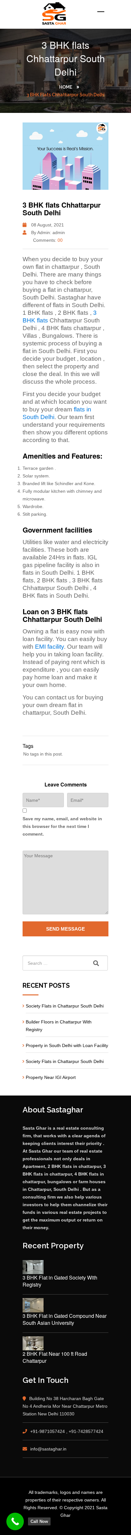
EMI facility (49, 646)
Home (65, 87)
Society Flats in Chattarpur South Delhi (65, 1005)
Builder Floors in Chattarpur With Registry (59, 1025)
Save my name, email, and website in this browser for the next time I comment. (62, 826)
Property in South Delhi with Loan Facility (67, 1045)
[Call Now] (15, 1521)
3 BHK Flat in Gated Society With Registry (60, 1281)
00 (60, 240)
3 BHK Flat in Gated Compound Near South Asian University (65, 1319)
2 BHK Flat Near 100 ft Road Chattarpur (55, 1357)
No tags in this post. (43, 753)
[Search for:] (65, 963)
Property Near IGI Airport (51, 1077)
